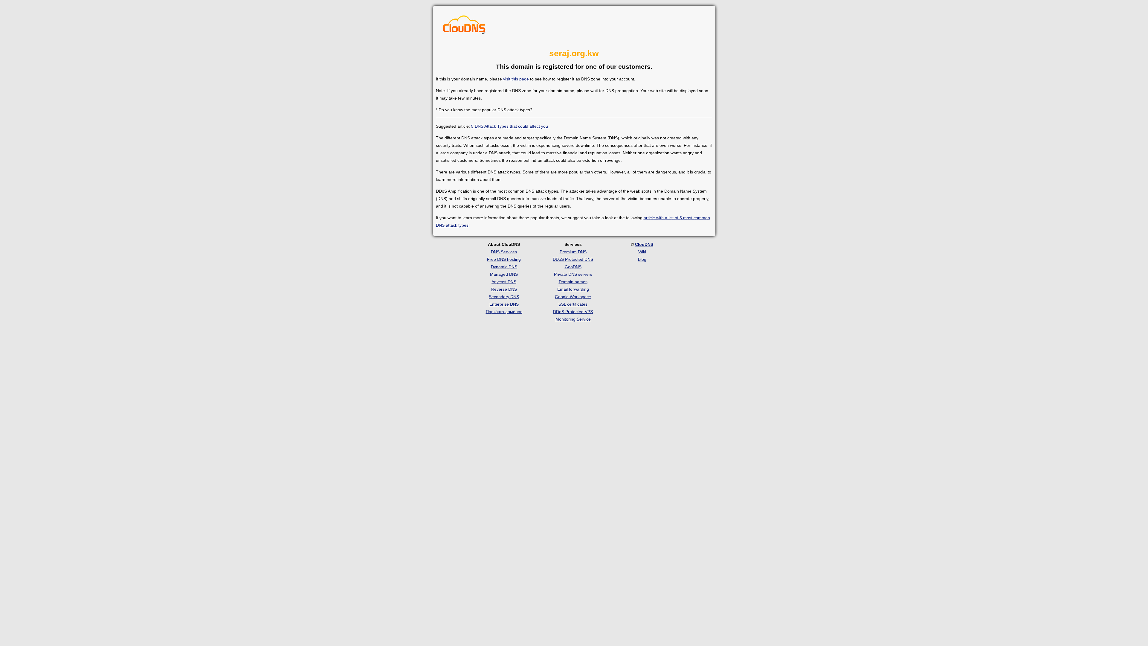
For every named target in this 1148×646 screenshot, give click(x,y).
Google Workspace (573, 296)
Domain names (573, 281)
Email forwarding (573, 289)
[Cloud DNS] (464, 26)
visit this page (516, 79)
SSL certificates (572, 304)
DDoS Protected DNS (573, 259)
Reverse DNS (504, 289)
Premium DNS (573, 251)
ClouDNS (644, 244)
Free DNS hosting (504, 259)
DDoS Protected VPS (573, 311)
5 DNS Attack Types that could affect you (509, 126)
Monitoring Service (573, 319)
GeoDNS (573, 266)
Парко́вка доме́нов (504, 311)
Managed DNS (504, 274)
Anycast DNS (503, 281)
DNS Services (504, 251)
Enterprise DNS (504, 304)
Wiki (642, 251)
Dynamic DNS (504, 266)
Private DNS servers (573, 274)
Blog (642, 259)
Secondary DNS (504, 296)
